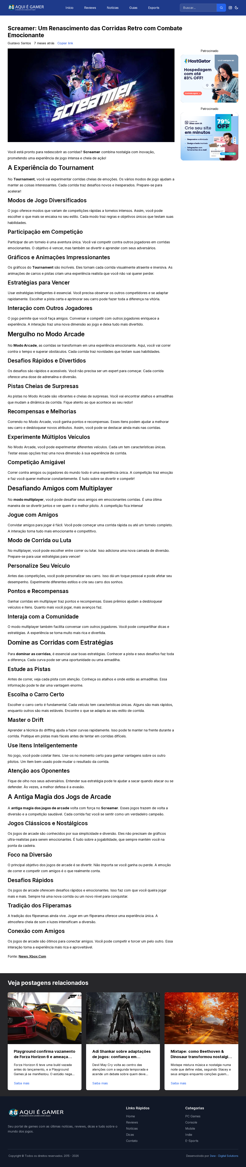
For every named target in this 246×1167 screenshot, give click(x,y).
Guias (133, 8)
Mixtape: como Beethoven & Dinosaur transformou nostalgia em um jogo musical (200, 1056)
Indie (188, 1135)
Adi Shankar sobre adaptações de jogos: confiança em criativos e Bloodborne (121, 1056)
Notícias (113, 8)
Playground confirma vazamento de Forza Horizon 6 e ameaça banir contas (44, 1056)
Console (191, 1122)
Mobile (190, 1128)
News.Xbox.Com (32, 956)
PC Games (192, 1116)
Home (130, 1116)
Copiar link (65, 43)
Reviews (90, 8)
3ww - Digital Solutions (224, 1155)
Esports (153, 8)
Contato (132, 1141)
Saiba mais (21, 1083)
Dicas (130, 1135)
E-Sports (191, 1141)
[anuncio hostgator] (209, 79)
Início (69, 8)
